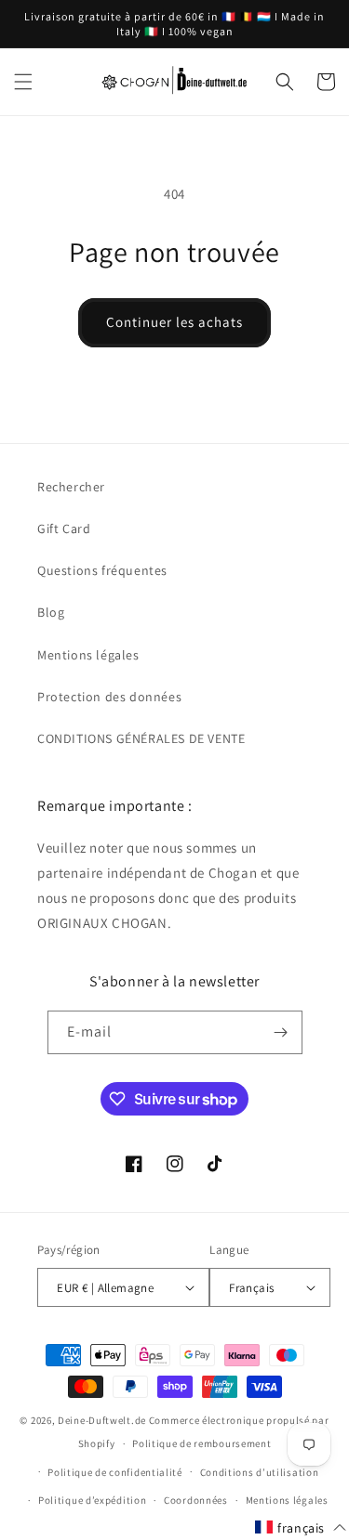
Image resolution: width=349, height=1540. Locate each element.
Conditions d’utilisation (259, 1472)
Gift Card (63, 528)
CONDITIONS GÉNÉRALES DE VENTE (141, 738)
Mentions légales (88, 654)
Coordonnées (196, 1500)
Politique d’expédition (92, 1500)
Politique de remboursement (201, 1443)
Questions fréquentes (102, 570)
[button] (23, 81)
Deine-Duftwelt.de (102, 1420)
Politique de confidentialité (114, 1472)
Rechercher (71, 486)
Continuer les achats (174, 322)
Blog (50, 612)
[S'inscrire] (281, 1032)
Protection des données (109, 696)
